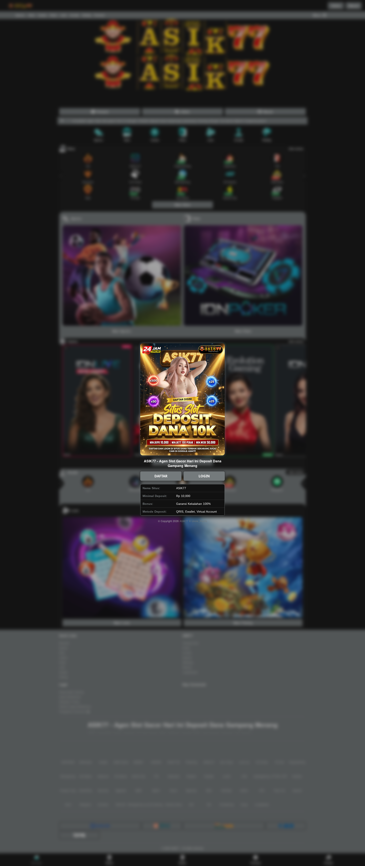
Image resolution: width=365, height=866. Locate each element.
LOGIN (204, 476)
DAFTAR (161, 476)
